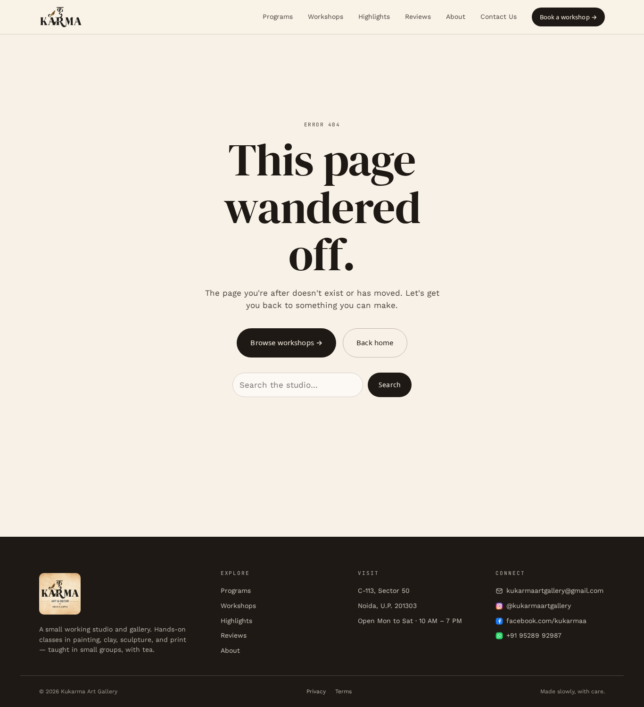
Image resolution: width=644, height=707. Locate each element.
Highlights (374, 16)
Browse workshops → (286, 342)
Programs (278, 16)
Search (390, 384)
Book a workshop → (568, 17)
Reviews (418, 16)
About (455, 16)
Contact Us (498, 16)
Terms (343, 691)
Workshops (325, 16)
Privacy (316, 691)
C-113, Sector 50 (384, 590)
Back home (374, 342)
